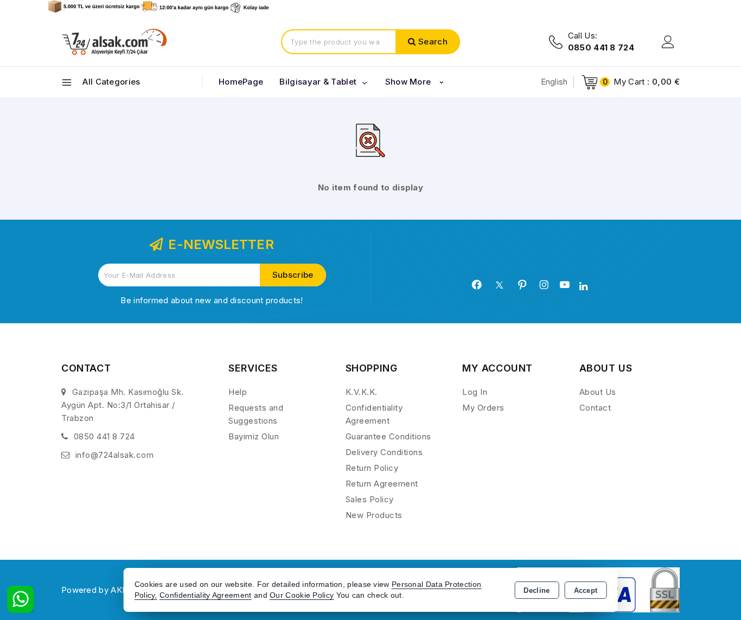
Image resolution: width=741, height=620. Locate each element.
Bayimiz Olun (253, 436)
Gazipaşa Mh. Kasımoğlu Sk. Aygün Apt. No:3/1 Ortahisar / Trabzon (122, 405)
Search (433, 41)
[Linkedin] (583, 286)
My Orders (483, 407)
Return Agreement (382, 483)
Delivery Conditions (384, 452)
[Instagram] (544, 285)
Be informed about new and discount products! (211, 300)
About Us (597, 392)
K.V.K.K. (362, 392)
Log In (474, 392)
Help (237, 392)
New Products (374, 515)
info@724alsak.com (114, 455)
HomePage (241, 81)
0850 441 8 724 (104, 436)
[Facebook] (477, 285)
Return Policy (372, 468)
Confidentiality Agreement (205, 595)
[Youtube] (565, 285)
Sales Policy (370, 499)
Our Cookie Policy (302, 595)
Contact (595, 407)
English (554, 81)
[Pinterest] (522, 285)
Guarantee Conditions (388, 436)
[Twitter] (499, 285)
